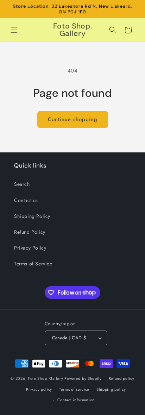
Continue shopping (72, 119)
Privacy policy (39, 389)
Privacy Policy (30, 247)
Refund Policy (29, 231)
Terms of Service (33, 263)
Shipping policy (111, 389)
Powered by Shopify (83, 378)
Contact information (76, 400)
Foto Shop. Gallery (45, 378)
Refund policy (121, 378)
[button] (14, 30)
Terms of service (74, 389)
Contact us (26, 200)
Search (22, 184)
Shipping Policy (32, 216)
